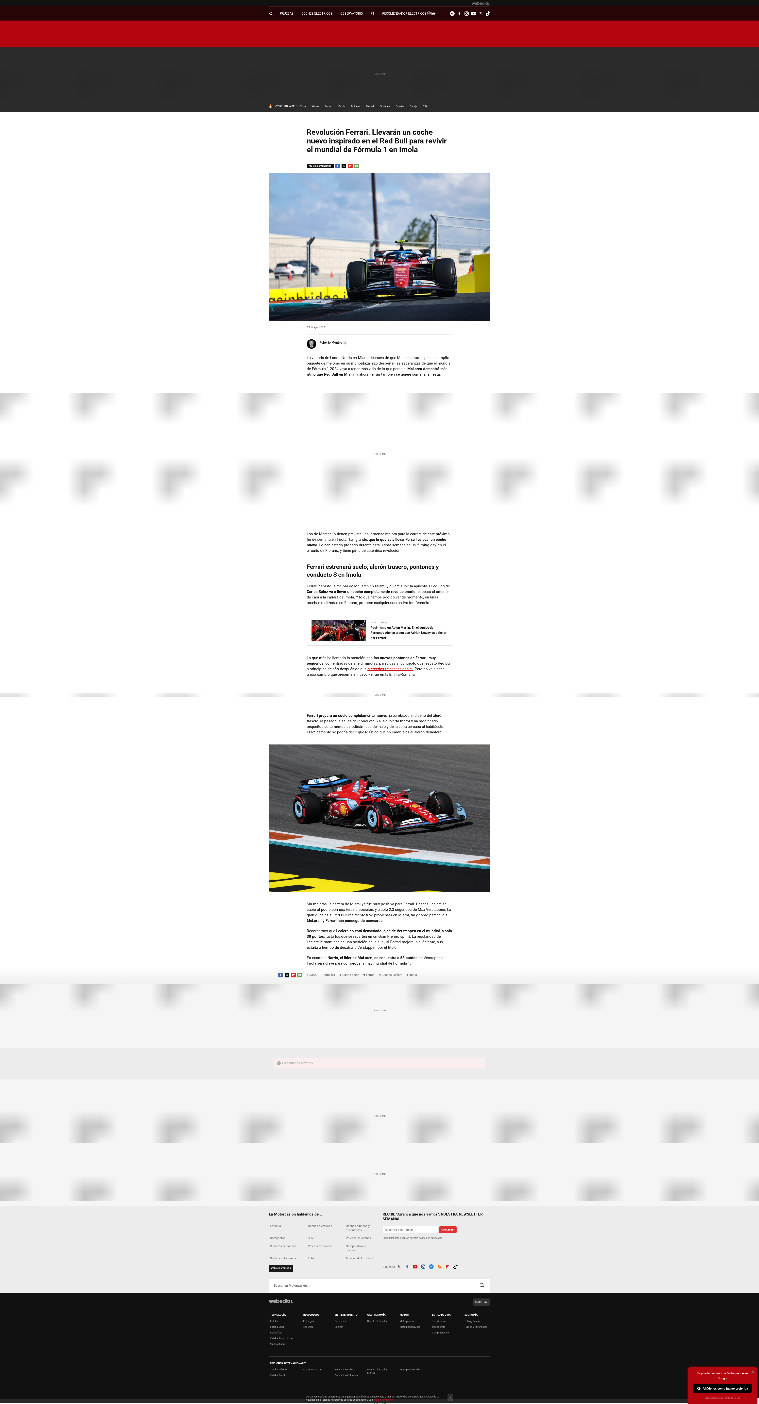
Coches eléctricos (320, 1226)
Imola (413, 975)
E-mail (356, 166)
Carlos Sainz (350, 975)
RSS (439, 1266)
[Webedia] (481, 3)
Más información (383, 1399)
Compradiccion (440, 1332)
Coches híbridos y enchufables (358, 1228)
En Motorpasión (380, 622)
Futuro (312, 1258)
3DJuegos (308, 1321)
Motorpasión (407, 1321)
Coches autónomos (283, 1258)
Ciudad (370, 106)
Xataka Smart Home (281, 1338)
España (400, 106)
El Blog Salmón (472, 1321)
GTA (425, 106)
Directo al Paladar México (377, 1371)
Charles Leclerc (392, 975)
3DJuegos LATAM (312, 1369)
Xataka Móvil (277, 1326)
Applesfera (276, 1332)
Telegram (452, 13)
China (302, 106)
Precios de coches (320, 1246)
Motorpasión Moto (410, 1326)
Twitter (480, 13)
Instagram (466, 13)
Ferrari (328, 106)
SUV (311, 1238)
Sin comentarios (322, 165)
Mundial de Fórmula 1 (360, 1258)
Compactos (277, 1238)
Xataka (274, 1321)
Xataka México (278, 1369)
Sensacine (341, 1321)
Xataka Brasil (277, 1375)
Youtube (473, 13)
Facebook (459, 13)
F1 (372, 13)
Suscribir (447, 1229)
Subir (478, 1301)
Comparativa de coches (356, 1248)
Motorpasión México (411, 1369)
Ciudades (385, 106)
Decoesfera (438, 1326)
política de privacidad (430, 1237)
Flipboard (350, 166)
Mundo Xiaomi (278, 1344)
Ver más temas (281, 1268)
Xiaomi (315, 106)
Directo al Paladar (377, 1321)
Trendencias (439, 1321)
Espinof (339, 1326)
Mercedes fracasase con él (390, 669)
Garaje (413, 106)
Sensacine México (345, 1369)
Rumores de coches (283, 1246)
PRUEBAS (287, 13)
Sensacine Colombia (346, 1375)
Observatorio (351, 13)
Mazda (341, 106)
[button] (332, 342)
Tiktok (487, 13)
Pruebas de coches (358, 1238)
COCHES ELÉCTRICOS (316, 13)
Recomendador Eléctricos (404, 13)
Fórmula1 (329, 975)
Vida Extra (307, 1326)
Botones (355, 106)
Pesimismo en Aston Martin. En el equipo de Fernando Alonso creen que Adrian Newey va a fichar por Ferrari (409, 633)
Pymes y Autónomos (475, 1326)
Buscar (482, 1285)
